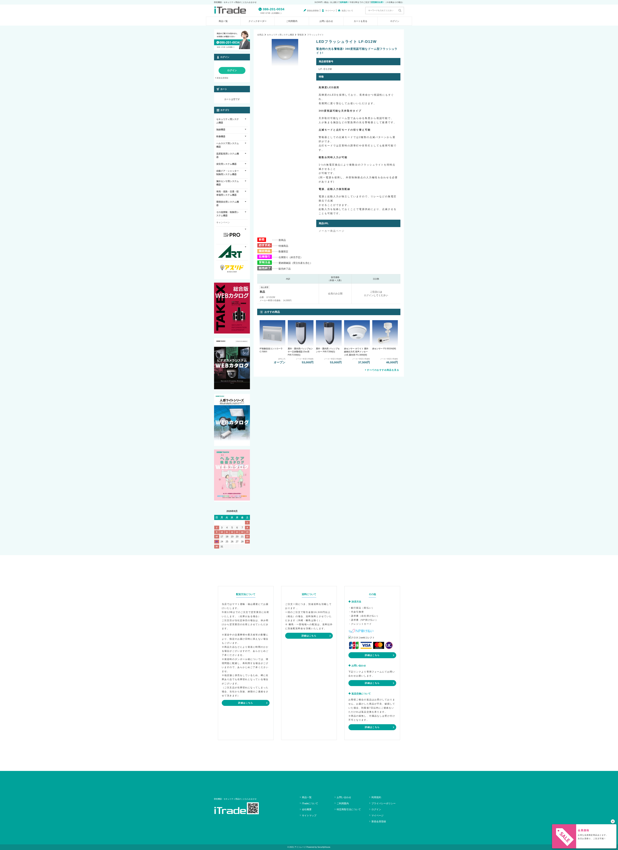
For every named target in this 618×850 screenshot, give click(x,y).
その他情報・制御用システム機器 (227, 214)
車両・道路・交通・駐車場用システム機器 (227, 193)
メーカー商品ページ (332, 231)
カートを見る (360, 21)
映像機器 (220, 136)
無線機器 (220, 129)
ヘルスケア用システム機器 (227, 145)
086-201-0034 (273, 9)
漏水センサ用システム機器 (227, 183)
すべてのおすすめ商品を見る (383, 370)
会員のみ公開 (335, 293)
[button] (613, 821)
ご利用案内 (291, 21)
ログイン (394, 21)
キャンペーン (223, 222)
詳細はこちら (245, 703)
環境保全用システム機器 (227, 203)
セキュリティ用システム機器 (280, 34)
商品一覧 (223, 21)
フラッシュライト (315, 34)
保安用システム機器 (226, 164)
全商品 (260, 34)
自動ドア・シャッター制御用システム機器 (227, 173)
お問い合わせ (326, 21)
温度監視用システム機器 (227, 155)
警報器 (300, 34)
